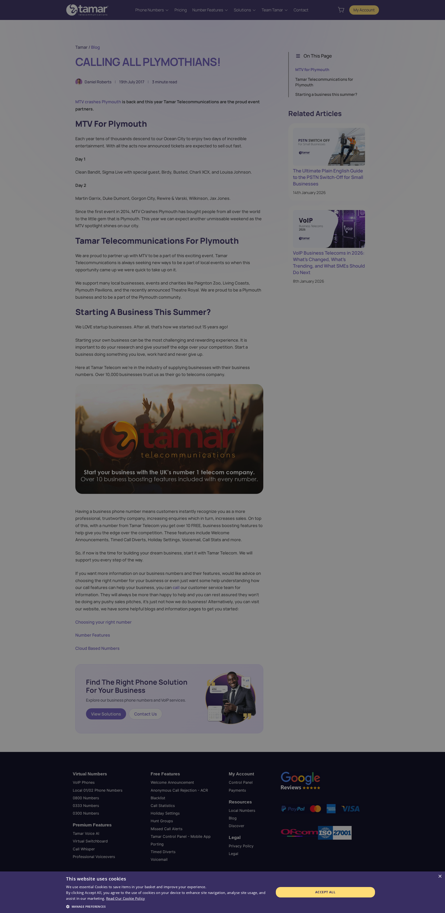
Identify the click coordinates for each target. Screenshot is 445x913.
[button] (167, 907)
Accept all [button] (325, 892)
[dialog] (222, 892)
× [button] (440, 876)
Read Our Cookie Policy (125, 898)
